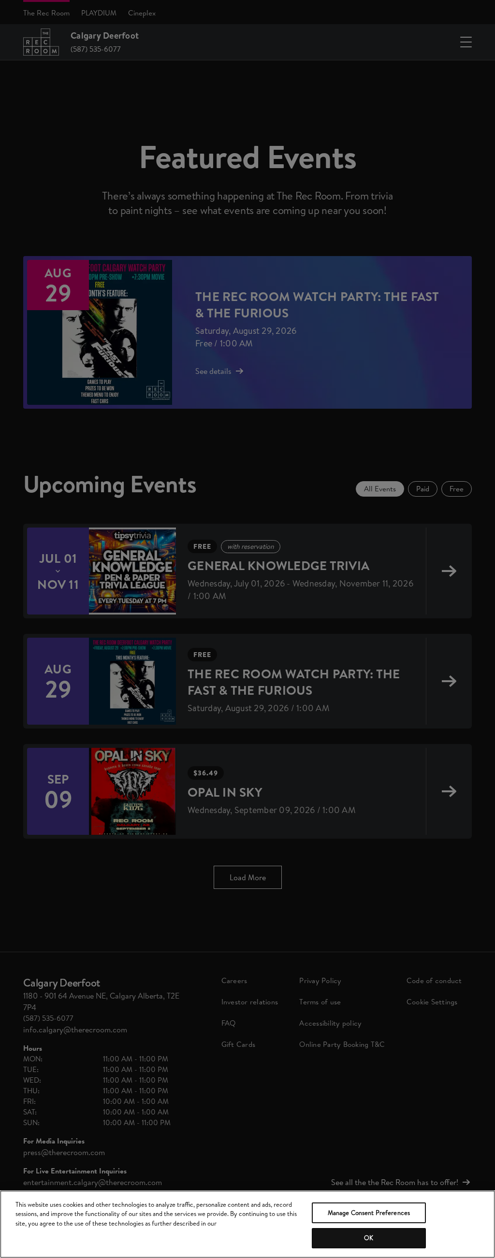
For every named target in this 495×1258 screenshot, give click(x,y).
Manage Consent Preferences (369, 1212)
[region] (247, 1224)
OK (368, 1237)
